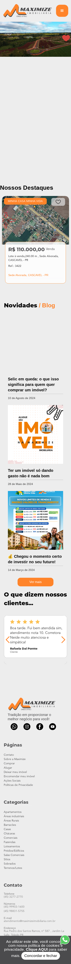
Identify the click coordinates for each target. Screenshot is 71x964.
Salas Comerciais (14, 855)
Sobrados (10, 863)
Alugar (8, 767)
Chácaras (9, 833)
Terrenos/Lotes (13, 868)
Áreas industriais (14, 816)
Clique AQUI (36, 949)
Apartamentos (12, 812)
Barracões (10, 825)
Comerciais (10, 838)
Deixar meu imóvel (15, 772)
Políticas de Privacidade (18, 785)
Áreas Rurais (11, 820)
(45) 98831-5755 (14, 911)
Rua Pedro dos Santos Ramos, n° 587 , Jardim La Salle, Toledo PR (34, 933)
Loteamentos (12, 846)
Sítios (7, 859)
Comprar (9, 763)
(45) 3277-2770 (13, 896)
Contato (9, 755)
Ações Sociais (12, 780)
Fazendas (9, 842)
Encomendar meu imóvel (19, 776)
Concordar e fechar (40, 956)
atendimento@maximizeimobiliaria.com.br (29, 921)
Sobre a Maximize (15, 759)
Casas (7, 829)
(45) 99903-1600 (14, 906)
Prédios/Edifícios (14, 850)
